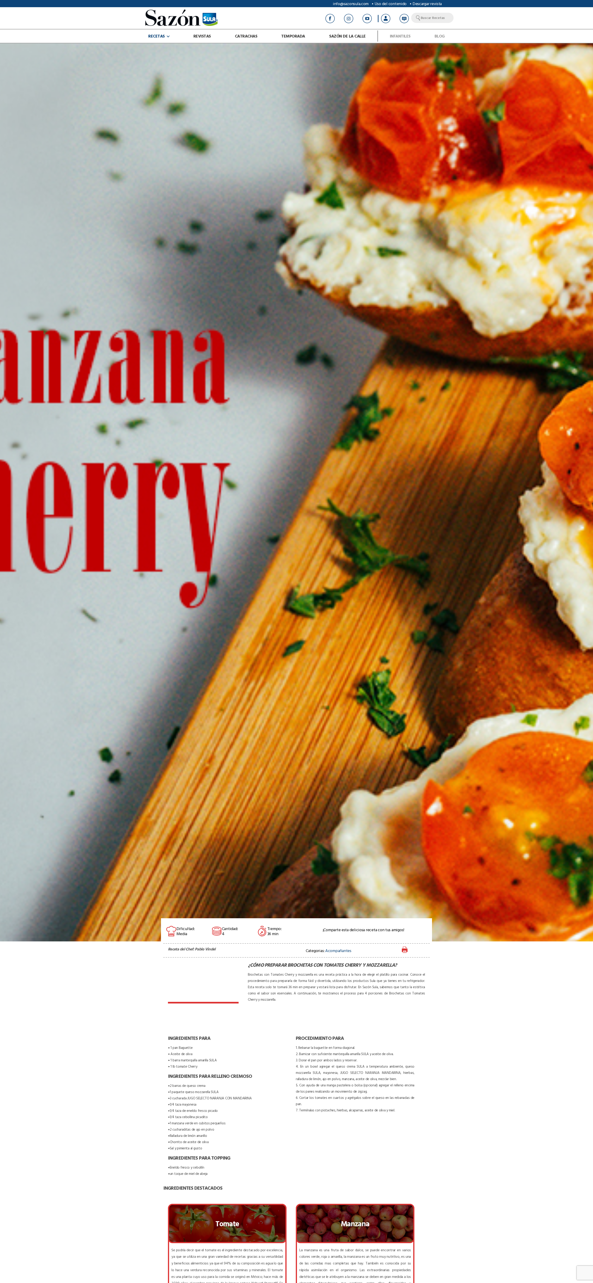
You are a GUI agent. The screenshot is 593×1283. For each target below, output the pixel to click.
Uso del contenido (391, 3)
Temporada (293, 36)
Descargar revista (427, 3)
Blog (440, 36)
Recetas (156, 36)
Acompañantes (338, 950)
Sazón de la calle (347, 36)
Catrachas (246, 36)
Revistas (202, 36)
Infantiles (400, 36)
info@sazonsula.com (351, 3)
